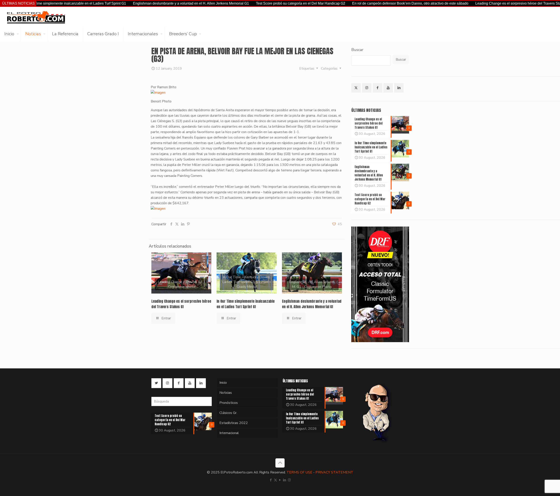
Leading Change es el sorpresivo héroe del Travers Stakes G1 (503, 3)
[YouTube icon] (280, 480)
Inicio (223, 382)
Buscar (357, 49)
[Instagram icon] (289, 480)
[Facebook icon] (271, 480)
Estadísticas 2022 (233, 422)
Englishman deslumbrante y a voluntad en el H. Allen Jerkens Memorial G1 (171, 3)
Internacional (229, 433)
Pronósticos (228, 402)
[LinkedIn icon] (284, 480)
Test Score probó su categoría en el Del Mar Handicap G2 (280, 3)
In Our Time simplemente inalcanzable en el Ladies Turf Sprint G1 (55, 3)
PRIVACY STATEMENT (334, 472)
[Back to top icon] (280, 463)
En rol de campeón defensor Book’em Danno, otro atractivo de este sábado (390, 3)
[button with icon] (356, 88)
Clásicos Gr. (228, 412)
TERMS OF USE (299, 472)
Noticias (225, 392)
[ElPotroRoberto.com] (36, 17)
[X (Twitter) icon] (275, 480)
